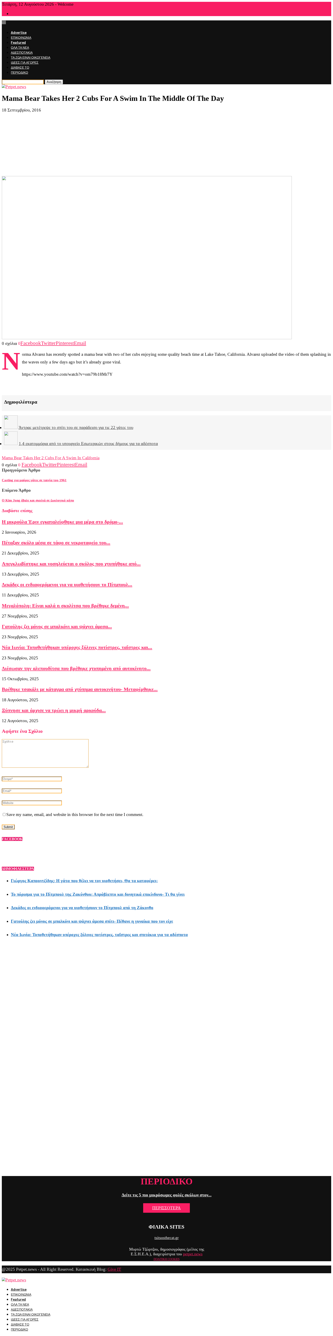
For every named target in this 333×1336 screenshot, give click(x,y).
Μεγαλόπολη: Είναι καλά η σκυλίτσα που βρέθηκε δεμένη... (65, 605)
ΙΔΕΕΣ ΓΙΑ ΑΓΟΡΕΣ (25, 63)
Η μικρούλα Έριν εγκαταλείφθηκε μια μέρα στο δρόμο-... (62, 522)
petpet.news (193, 1254)
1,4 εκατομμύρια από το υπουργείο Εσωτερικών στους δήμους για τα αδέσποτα (88, 443)
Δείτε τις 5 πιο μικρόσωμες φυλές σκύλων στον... (167, 1195)
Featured (18, 43)
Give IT (114, 1269)
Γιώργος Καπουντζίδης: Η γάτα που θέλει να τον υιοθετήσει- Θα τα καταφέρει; (84, 880)
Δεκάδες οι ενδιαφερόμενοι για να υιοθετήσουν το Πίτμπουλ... (67, 584)
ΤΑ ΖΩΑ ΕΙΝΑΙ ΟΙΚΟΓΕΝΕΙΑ (30, 58)
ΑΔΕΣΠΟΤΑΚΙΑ (22, 53)
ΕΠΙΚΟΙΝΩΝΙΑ (21, 38)
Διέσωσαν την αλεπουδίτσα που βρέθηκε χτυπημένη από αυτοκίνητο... (76, 668)
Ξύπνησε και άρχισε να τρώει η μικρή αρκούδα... (54, 710)
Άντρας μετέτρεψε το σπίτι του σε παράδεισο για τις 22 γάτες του (76, 427)
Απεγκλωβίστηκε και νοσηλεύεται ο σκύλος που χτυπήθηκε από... (71, 563)
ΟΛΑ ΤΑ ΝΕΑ (20, 48)
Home (14, 14)
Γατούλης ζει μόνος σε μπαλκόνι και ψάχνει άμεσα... (57, 626)
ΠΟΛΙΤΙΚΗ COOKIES (167, 1259)
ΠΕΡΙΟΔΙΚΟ (19, 73)
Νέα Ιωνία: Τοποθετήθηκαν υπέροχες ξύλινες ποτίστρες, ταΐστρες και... (77, 647)
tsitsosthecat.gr (166, 1238)
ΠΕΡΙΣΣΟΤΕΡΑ (166, 1207)
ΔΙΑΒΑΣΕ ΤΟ (20, 68)
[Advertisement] (166, 144)
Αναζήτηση (54, 82)
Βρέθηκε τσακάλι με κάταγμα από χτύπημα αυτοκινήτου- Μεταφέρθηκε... (80, 689)
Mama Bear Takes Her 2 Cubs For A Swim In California (50, 457)
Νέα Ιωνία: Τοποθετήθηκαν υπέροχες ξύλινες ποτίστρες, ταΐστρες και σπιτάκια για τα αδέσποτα (99, 934)
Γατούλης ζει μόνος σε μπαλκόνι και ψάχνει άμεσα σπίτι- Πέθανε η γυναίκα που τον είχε (92, 921)
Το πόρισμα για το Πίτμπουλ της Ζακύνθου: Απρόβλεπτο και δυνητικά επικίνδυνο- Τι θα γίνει (98, 894)
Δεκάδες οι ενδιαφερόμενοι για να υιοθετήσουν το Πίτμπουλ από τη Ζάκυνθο (82, 907)
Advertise (19, 33)
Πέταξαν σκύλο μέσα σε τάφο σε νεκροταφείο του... (56, 542)
